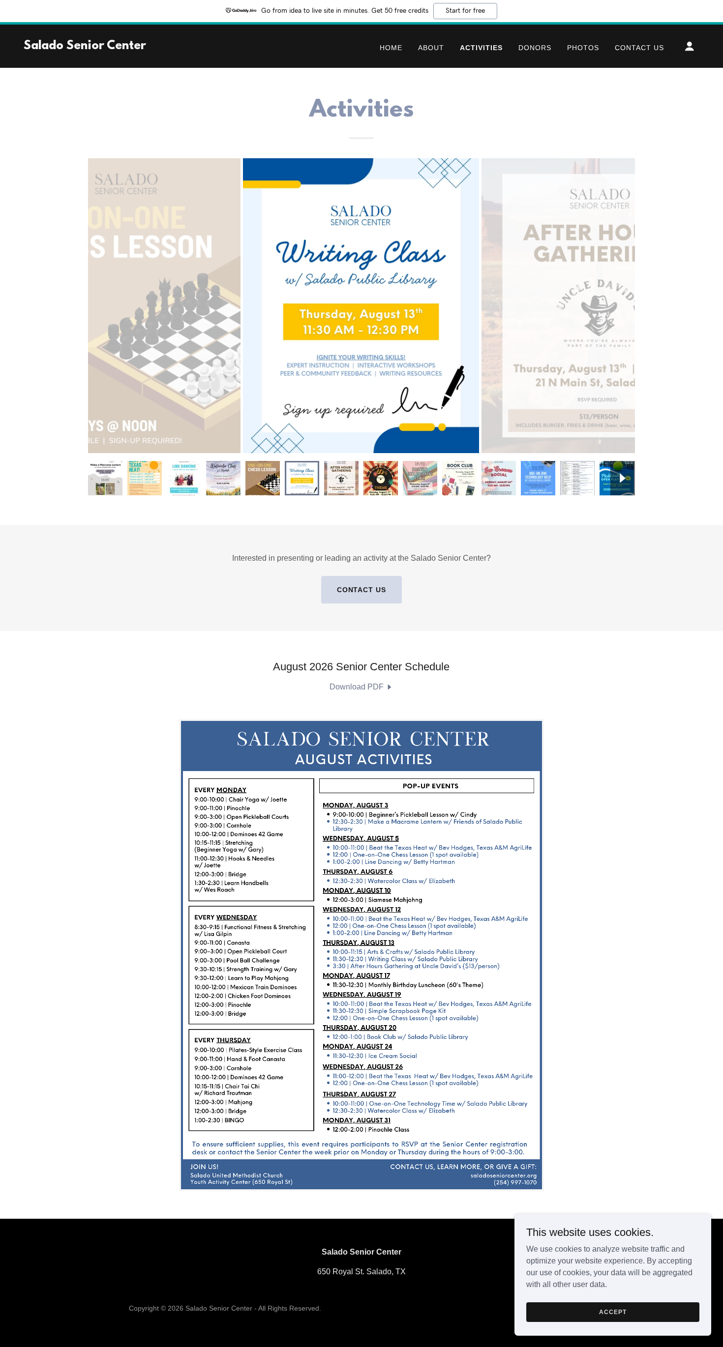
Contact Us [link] (639, 48)
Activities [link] (481, 48)
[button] (689, 46)
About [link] (431, 48)
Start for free (465, 10)
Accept (612, 1311)
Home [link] (391, 48)
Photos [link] (583, 48)
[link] (85, 46)
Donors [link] (534, 48)
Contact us (362, 590)
